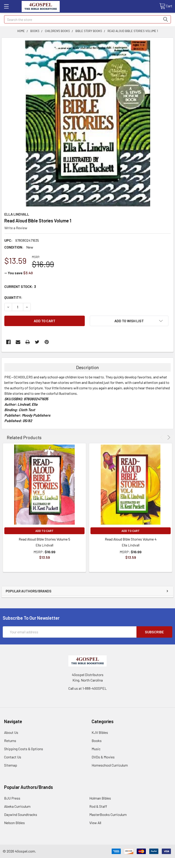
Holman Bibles (100, 798)
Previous (162, 437)
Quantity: (13, 297)
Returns (10, 740)
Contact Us (12, 757)
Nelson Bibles (14, 822)
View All (95, 822)
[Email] (18, 342)
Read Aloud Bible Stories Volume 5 (44, 539)
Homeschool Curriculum (110, 765)
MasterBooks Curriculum (108, 814)
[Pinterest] (47, 342)
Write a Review (15, 228)
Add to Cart (44, 531)
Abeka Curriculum (17, 806)
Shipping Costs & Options (23, 749)
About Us (11, 732)
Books (97, 740)
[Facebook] (8, 342)
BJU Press (12, 798)
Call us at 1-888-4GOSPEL (87, 688)
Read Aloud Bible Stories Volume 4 (131, 539)
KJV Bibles (100, 732)
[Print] (27, 342)
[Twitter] (37, 342)
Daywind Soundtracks (20, 814)
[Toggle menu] (6, 6)
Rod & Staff (98, 806)
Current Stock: (20, 286)
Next (168, 437)
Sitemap (10, 765)
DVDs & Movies (103, 757)
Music (96, 749)
